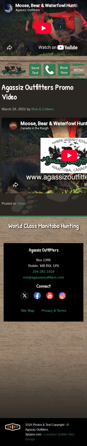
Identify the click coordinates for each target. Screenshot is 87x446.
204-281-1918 (43, 271)
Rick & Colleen (42, 109)
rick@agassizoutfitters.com (43, 277)
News (22, 203)
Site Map (27, 310)
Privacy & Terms (54, 310)
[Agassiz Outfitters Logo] (13, 69)
